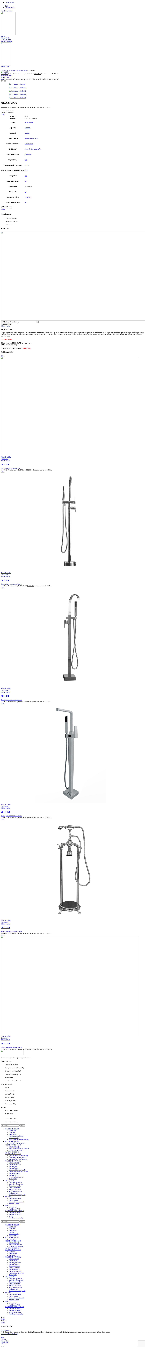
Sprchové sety (13, 1166)
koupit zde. (26, 348)
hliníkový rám (29, 144)
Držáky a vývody (14, 1267)
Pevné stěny (12, 1239)
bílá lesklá (28, 154)
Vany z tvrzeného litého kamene (19, 1148)
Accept (16, 1334)
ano (26, 176)
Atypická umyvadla (15, 1189)
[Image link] (12, 1054)
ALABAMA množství (10, 322)
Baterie (3, 468)
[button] (6, 457)
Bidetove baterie (14, 1204)
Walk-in (11, 1232)
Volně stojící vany (11, 70)
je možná (27, 197)
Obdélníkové (13, 1134)
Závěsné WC (13, 1207)
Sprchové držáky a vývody (17, 1170)
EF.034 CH (5, 1044)
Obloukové (12, 1131)
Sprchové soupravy (15, 1164)
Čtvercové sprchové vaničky (17, 1157)
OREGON (4, 74)
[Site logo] (8, 34)
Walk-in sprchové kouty (16, 1136)
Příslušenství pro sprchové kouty (19, 1139)
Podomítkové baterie (15, 1271)
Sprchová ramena (14, 1173)
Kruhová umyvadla (15, 1186)
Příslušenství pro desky (16, 1218)
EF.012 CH (5, 928)
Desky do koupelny (15, 1312)
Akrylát (27, 133)
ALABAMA (29, 122)
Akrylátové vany (22, 70)
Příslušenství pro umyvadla (17, 1195)
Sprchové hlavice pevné (16, 1273)
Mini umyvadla (13, 1193)
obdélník (27, 128)
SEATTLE (4, 79)
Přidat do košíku (6, 324)
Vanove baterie (13, 1200)
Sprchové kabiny (14, 1138)
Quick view (4, 459)
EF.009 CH (5, 812)
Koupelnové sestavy (15, 1212)
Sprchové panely (14, 1163)
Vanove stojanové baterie (14, 468)
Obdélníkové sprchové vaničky (18, 1155)
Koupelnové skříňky (15, 1214)
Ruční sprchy (13, 1179)
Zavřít (3, 114)
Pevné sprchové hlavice (16, 1177)
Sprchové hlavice (14, 1175)
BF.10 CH (5, 696)
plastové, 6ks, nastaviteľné (33, 149)
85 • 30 (27, 165)
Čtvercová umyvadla (15, 1182)
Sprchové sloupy (14, 1168)
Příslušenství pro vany (15, 1150)
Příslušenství (12, 1235)
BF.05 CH (5, 580)
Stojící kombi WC (14, 1209)
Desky (11, 1216)
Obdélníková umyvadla (16, 1184)
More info (7, 1334)
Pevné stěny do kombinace (17, 1143)
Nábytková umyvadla (15, 1191)
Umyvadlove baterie (15, 1198)
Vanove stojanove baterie (16, 1202)
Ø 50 (26, 170)
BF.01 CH (5, 464)
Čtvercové (12, 1132)
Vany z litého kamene (15, 1244)
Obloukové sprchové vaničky (18, 1159)
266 (26, 160)
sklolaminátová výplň (31, 138)
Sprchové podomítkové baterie (18, 1171)
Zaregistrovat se (6, 1330)
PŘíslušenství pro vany (16, 1246)
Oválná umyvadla (14, 1187)
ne (25, 192)
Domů (3, 70)
